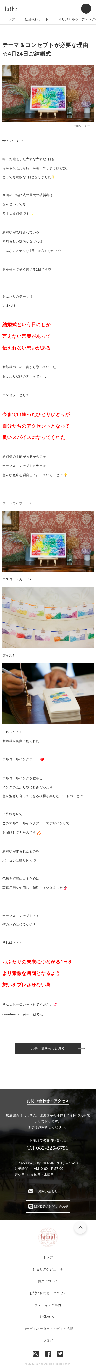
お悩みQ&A (48, 1316)
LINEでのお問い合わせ (51, 1206)
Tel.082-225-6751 (47, 1148)
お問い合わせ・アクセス (48, 1293)
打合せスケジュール (48, 1269)
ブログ (48, 1340)
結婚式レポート (36, 19)
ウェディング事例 (47, 1305)
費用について (48, 1281)
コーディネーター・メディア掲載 (48, 1328)
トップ (10, 19)
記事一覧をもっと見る (48, 1048)
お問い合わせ (48, 1191)
